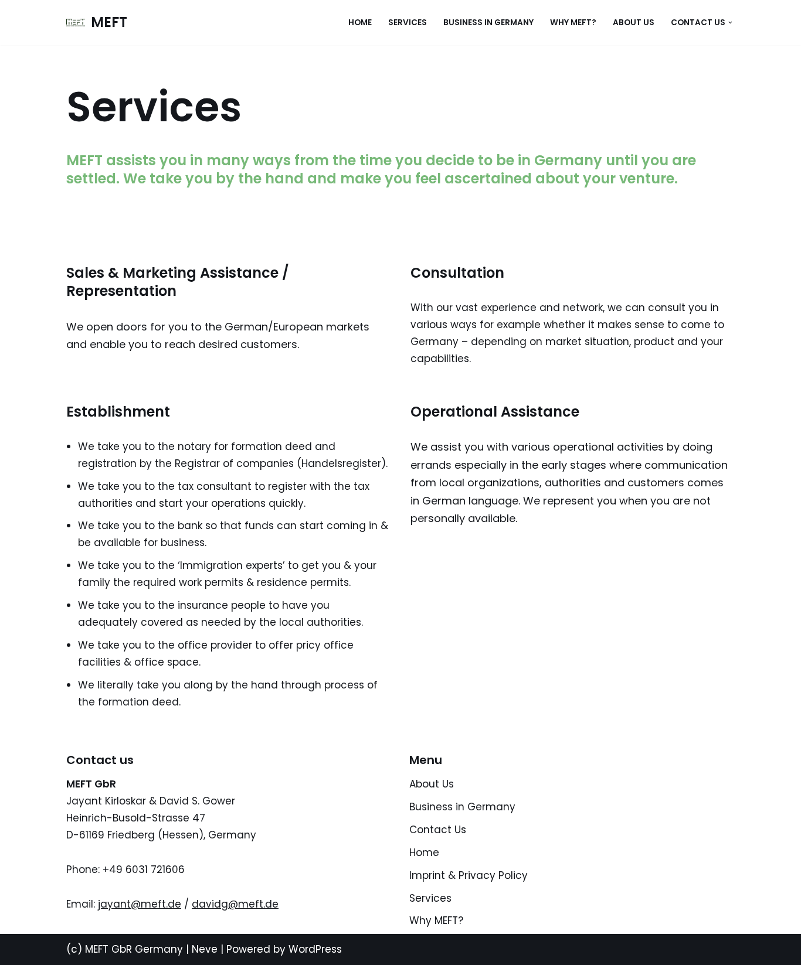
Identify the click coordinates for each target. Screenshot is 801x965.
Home (360, 22)
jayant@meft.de (139, 904)
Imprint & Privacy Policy (468, 875)
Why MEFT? (573, 22)
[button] (730, 23)
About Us (633, 22)
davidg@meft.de (235, 904)
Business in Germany (488, 22)
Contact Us (437, 830)
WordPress (315, 949)
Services (407, 22)
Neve (205, 949)
